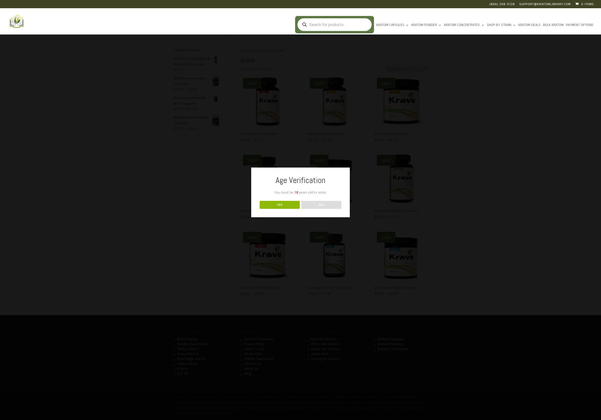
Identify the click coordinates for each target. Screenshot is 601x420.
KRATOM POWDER (424, 25)
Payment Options (579, 25)
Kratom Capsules (390, 25)
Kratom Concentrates (462, 25)
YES (279, 204)
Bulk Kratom (553, 25)
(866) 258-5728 (502, 5)
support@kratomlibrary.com (545, 5)
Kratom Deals (529, 25)
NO (321, 204)
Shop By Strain (499, 25)
